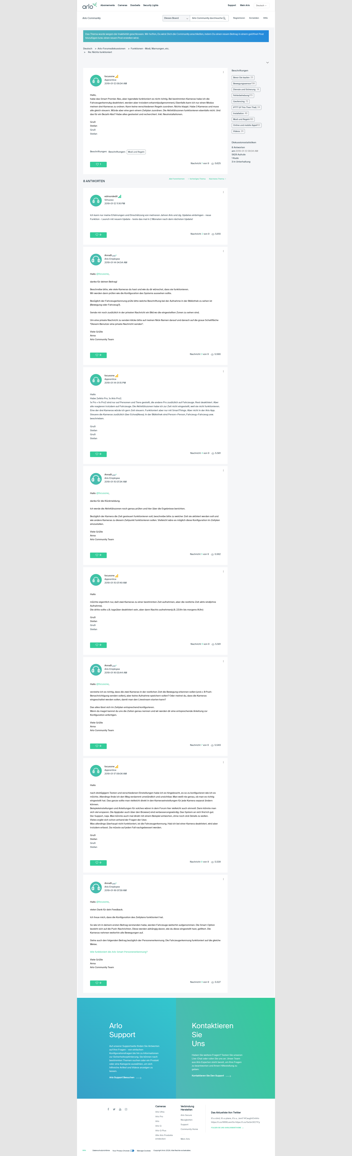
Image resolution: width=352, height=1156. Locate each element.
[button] (223, 72)
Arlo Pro (159, 1117)
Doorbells (135, 5)
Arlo (157, 1121)
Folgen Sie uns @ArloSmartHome (226, 1128)
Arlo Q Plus (160, 1131)
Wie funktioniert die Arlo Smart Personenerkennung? (119, 952)
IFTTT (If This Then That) (244, 107)
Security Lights (150, 5)
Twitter (114, 1109)
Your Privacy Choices (121, 1151)
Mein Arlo (245, 5)
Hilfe (265, 18)
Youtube (120, 1109)
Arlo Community (91, 18)
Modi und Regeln (136, 152)
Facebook (108, 1109)
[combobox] (209, 18)
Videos (236, 131)
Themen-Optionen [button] (267, 63)
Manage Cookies (144, 1151)
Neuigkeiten (187, 1120)
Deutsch (87, 49)
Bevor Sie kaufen (241, 78)
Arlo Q (158, 1126)
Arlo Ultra (159, 1112)
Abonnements (108, 5)
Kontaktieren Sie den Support (208, 1076)
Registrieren (239, 18)
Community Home (189, 1129)
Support (232, 5)
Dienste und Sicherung (244, 90)
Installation (238, 113)
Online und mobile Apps (245, 125)
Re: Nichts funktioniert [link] (100, 52)
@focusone (102, 274)
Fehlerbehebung (241, 95)
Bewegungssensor (242, 84)
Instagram (126, 1109)
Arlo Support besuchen (121, 1077)
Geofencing (239, 101)
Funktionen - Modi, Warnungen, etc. (150, 49)
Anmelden (254, 18)
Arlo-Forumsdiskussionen (111, 49)
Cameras (122, 5)
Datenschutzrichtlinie (101, 1150)
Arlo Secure (186, 1115)
